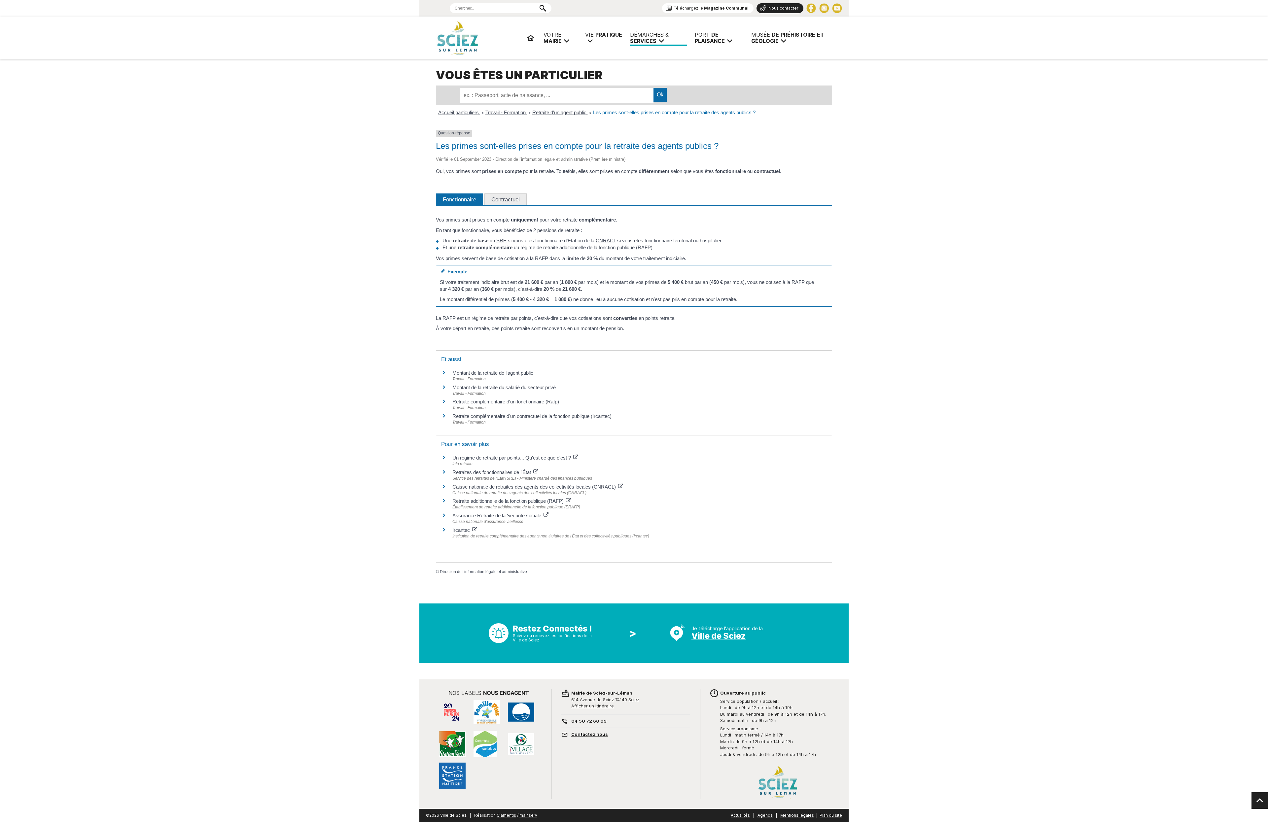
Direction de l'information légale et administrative (483, 571)
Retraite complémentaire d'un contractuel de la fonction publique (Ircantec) (532, 416)
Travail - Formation (506, 112)
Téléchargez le (711, 8)
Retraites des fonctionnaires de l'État (492, 472)
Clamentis (506, 815)
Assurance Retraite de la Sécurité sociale (497, 515)
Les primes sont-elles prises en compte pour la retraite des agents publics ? (674, 112)
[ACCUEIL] (531, 38)
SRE (501, 240)
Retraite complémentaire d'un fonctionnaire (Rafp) (505, 401)
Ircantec (461, 530)
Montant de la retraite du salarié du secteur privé (504, 387)
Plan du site (831, 815)
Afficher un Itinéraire (592, 705)
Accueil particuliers (459, 112)
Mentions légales (797, 815)
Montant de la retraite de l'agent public (492, 373)
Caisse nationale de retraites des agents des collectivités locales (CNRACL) (534, 487)
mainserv (528, 815)
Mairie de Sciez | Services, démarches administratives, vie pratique (479, 38)
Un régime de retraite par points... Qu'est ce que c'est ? (512, 458)
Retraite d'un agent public (560, 112)
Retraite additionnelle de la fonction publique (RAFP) (508, 501)
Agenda (765, 815)
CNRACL (606, 240)
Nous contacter (783, 8)
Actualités (740, 815)
